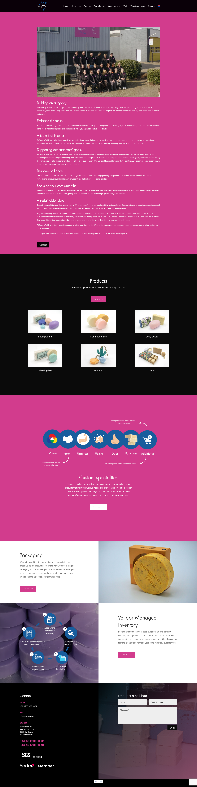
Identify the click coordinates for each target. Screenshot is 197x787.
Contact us (98, 507)
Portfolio (98, 299)
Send (172, 727)
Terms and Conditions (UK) (32, 741)
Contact (43, 245)
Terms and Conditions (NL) (32, 745)
